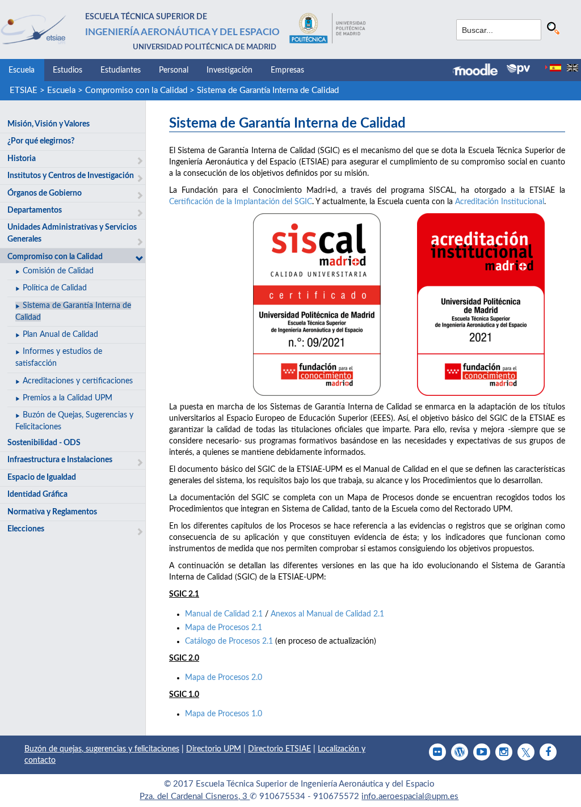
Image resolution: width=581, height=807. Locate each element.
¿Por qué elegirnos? (40, 141)
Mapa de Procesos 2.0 (223, 678)
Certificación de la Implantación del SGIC (240, 202)
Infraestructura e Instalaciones (59, 460)
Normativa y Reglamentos (52, 512)
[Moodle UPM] (480, 71)
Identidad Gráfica (37, 494)
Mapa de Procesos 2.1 (223, 628)
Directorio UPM (213, 749)
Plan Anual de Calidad (60, 335)
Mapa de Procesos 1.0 (223, 714)
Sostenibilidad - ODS (44, 443)
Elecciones (25, 529)
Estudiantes (120, 70)
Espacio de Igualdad (41, 477)
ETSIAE (23, 90)
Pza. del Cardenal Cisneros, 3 (195, 796)
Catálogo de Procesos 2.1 (229, 641)
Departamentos (34, 210)
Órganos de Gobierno (44, 193)
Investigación (229, 70)
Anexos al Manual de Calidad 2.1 (327, 614)
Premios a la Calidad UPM (67, 398)
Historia (21, 159)
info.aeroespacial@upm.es (409, 796)
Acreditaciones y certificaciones (78, 381)
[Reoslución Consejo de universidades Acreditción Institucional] (481, 305)
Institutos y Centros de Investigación (70, 176)
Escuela (22, 70)
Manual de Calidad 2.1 (224, 614)
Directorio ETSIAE (279, 749)
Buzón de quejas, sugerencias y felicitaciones (101, 749)
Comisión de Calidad (58, 271)
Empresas (287, 70)
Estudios (67, 70)
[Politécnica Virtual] (518, 69)
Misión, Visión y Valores (48, 124)
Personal (173, 70)
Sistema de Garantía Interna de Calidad (268, 90)
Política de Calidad (55, 288)
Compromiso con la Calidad (136, 90)
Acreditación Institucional (499, 202)
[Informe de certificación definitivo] (317, 305)
